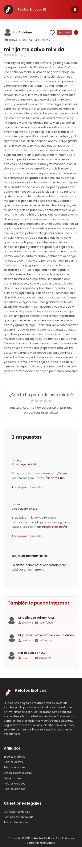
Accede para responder (27, 487)
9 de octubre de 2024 (25, 509)
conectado (51, 565)
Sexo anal (64, 32)
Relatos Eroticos (30, 690)
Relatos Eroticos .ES (32, 9)
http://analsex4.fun (51, 478)
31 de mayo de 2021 (24, 464)
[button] (74, 9)
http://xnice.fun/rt (54, 527)
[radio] (32, 401)
